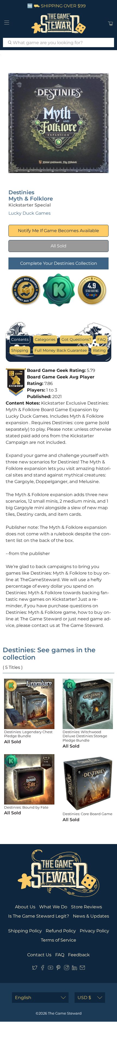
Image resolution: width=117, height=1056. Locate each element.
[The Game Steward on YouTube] (50, 968)
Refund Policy (61, 930)
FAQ (101, 339)
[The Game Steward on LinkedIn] (74, 968)
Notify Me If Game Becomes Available (58, 230)
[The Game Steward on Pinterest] (58, 968)
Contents (20, 339)
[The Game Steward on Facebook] (42, 968)
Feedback (79, 954)
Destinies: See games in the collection (49, 653)
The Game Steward (65, 1013)
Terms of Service (58, 940)
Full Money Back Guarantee (61, 350)
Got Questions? (76, 339)
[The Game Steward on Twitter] (34, 968)
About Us (25, 906)
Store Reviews (86, 906)
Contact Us (39, 954)
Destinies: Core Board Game (87, 814)
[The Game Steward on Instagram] (66, 968)
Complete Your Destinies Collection (58, 263)
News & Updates (91, 916)
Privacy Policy (94, 930)
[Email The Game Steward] (82, 968)
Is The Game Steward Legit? (38, 916)
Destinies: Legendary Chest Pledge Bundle (28, 734)
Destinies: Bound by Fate (26, 807)
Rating (99, 350)
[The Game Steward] (58, 23)
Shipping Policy (25, 930)
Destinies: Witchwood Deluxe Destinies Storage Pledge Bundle (85, 736)
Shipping (19, 350)
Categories (45, 339)
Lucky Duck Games (29, 213)
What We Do (53, 906)
